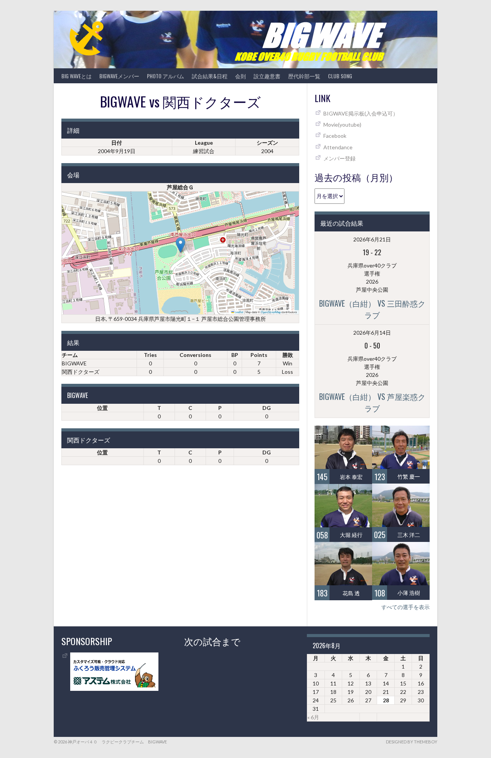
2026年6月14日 (372, 332)
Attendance (338, 147)
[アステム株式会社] (114, 688)
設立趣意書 (267, 76)
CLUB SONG (340, 76)
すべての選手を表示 (405, 607)
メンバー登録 (339, 158)
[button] (180, 245)
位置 (102, 408)
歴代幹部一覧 (304, 76)
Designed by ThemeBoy (411, 741)
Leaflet (238, 312)
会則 (240, 76)
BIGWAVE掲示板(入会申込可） (360, 113)
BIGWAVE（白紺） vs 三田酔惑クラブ (372, 308)
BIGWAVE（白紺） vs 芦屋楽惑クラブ (372, 402)
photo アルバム (165, 76)
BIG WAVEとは (76, 76)
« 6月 (313, 717)
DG (266, 408)
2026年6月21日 (372, 239)
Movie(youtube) (342, 124)
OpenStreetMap (271, 312)
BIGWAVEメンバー (119, 76)
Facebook (334, 135)
